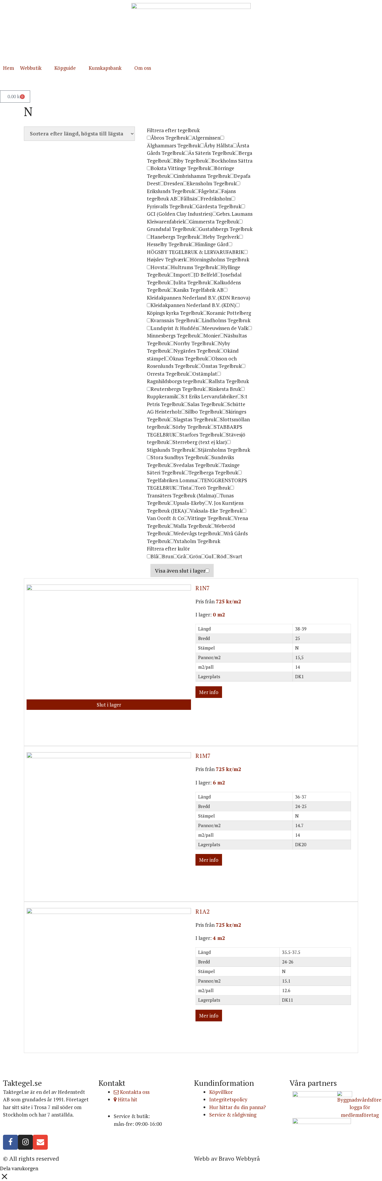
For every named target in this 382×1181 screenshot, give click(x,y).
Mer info (208, 692)
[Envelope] (40, 1142)
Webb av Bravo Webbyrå (227, 1158)
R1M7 (203, 756)
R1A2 (202, 911)
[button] (34, 68)
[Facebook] (10, 1142)
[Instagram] (25, 1142)
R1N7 (202, 588)
